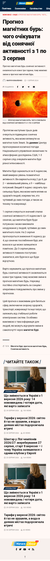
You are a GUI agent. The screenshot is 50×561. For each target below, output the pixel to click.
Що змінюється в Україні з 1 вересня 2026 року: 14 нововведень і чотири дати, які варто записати (23, 401)
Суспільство (10, 391)
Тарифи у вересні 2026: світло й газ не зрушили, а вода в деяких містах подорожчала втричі (24, 423)
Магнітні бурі (17, 346)
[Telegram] (29, 549)
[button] (5, 3)
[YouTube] (24, 549)
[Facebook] (16, 549)
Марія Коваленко (14, 80)
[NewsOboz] (25, 3)
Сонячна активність (20, 349)
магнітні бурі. (31, 329)
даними (33, 142)
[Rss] (33, 549)
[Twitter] (20, 549)
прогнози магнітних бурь (35, 346)
